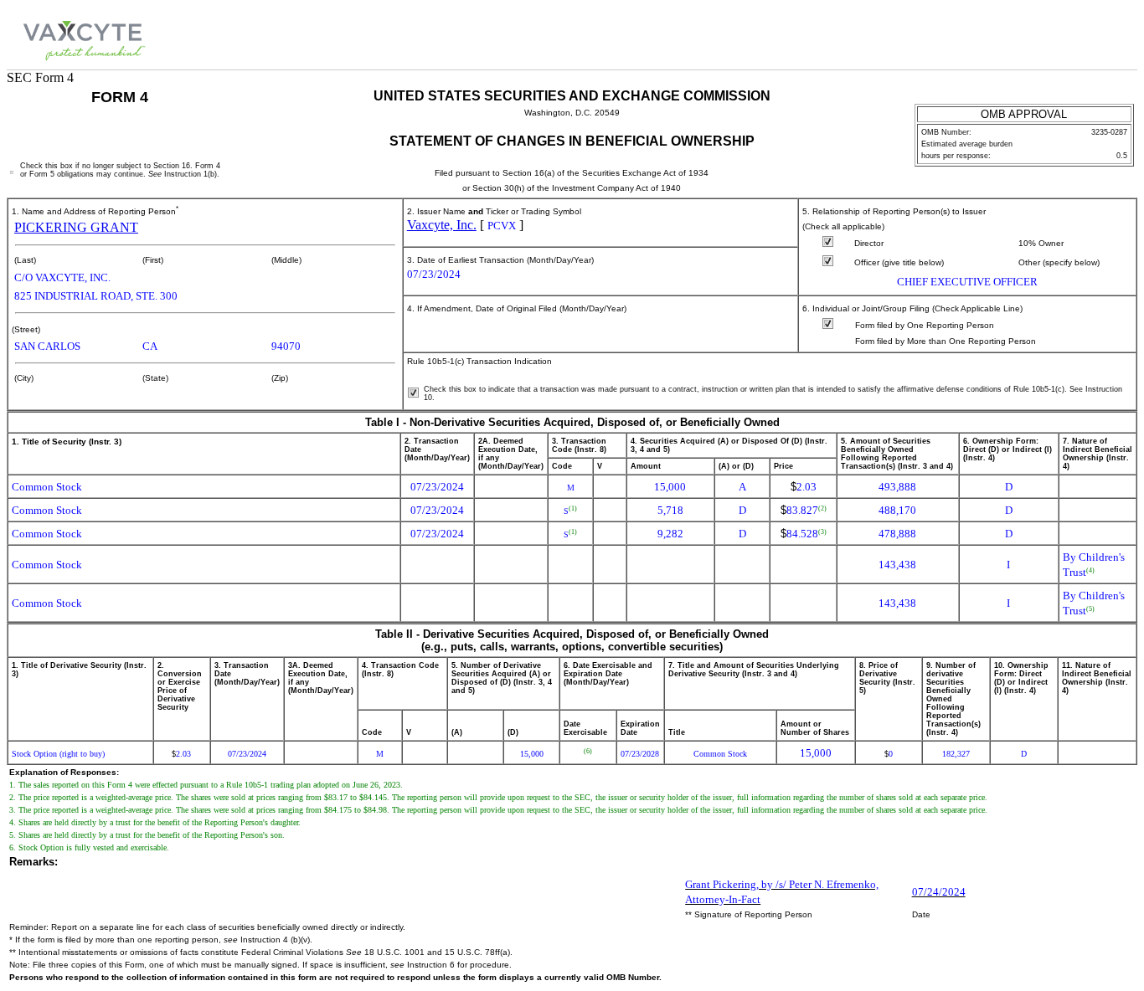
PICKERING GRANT (76, 227)
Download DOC (1061, 38)
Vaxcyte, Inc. (442, 225)
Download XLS (1113, 38)
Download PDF (1087, 38)
